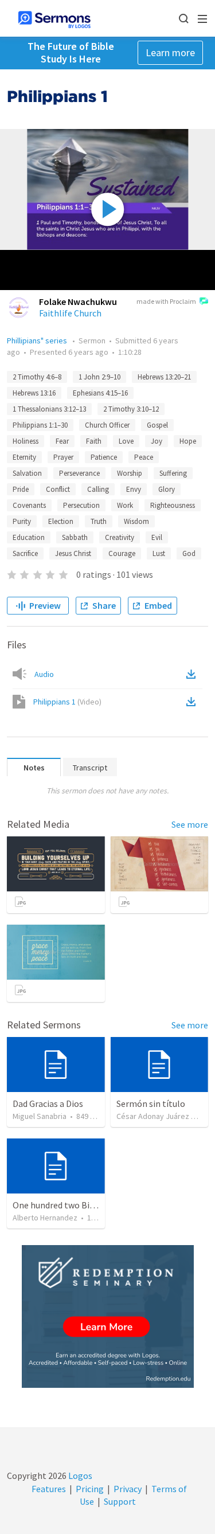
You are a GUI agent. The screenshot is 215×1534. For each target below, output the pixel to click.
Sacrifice (25, 553)
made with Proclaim (166, 301)
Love (126, 441)
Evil (156, 537)
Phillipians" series (38, 340)
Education (29, 537)
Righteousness (172, 505)
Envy (133, 489)
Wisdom (136, 521)
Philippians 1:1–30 (40, 425)
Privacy (128, 1488)
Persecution (81, 505)
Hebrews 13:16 (34, 393)
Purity (22, 521)
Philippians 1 (67, 701)
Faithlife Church (70, 313)
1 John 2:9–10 (99, 377)
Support (120, 1501)
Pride (21, 489)
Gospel (157, 425)
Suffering (173, 473)
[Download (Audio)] (193, 674)
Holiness (25, 441)
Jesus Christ (73, 553)
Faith (93, 441)
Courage (121, 553)
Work (125, 505)
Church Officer (107, 425)
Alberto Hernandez (45, 1217)
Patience (104, 457)
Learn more (170, 52)
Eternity (24, 457)
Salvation (27, 473)
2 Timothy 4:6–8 (37, 377)
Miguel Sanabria (40, 1116)
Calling (98, 489)
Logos (79, 1475)
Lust (159, 553)
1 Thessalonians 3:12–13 (49, 409)
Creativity (119, 537)
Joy (156, 441)
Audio (44, 674)
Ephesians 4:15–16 (100, 393)
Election (60, 521)
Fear (62, 441)
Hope (187, 441)
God (189, 553)
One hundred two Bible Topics (71, 1205)
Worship (129, 473)
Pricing (90, 1488)
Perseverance (79, 473)
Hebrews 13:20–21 (164, 377)
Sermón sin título (150, 1103)
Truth (99, 521)
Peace (143, 457)
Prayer (63, 457)
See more (189, 824)
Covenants (29, 505)
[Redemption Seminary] (108, 1316)
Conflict (58, 489)
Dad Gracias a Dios (48, 1103)
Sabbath (75, 537)
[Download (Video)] (193, 701)
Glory (166, 489)
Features (49, 1488)
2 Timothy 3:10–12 (131, 409)
